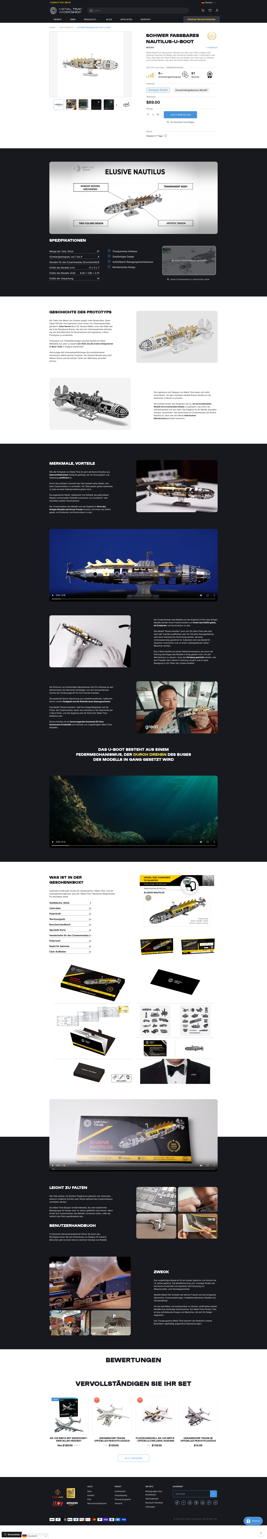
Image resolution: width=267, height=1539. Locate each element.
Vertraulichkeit (151, 1498)
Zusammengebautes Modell (191, 90)
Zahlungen (150, 1507)
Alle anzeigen (133, 1458)
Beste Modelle (66, 27)
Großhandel (120, 1491)
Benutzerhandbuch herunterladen (189, 279)
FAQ (89, 1499)
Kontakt (90, 1495)
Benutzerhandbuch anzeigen (191, 261)
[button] (209, 2)
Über (89, 1491)
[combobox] (138, 11)
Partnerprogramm (123, 1499)
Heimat (52, 27)
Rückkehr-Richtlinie (154, 1502)
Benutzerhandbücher (97, 1503)
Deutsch (32, 1536)
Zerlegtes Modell (158, 90)
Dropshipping (121, 1495)
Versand (118, 1503)
